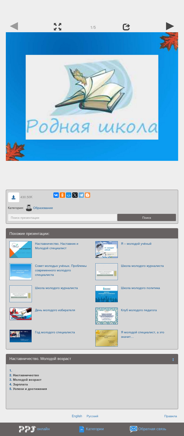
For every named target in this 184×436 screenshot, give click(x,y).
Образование (43, 207)
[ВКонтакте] (56, 195)
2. (10, 375)
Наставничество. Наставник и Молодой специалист (56, 245)
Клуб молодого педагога (139, 310)
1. (10, 370)
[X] (75, 195)
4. (10, 384)
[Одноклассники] (62, 195)
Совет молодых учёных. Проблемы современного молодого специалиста (61, 270)
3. (10, 379)
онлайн (43, 428)
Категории (95, 429)
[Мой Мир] (68, 195)
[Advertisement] (92, 10)
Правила (170, 416)
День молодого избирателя (55, 310)
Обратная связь (152, 429)
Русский (92, 416)
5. (10, 388)
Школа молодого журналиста (142, 265)
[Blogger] (87, 195)
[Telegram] (81, 195)
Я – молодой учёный (136, 243)
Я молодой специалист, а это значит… (142, 334)
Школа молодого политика (140, 287)
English (77, 416)
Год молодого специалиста (55, 332)
